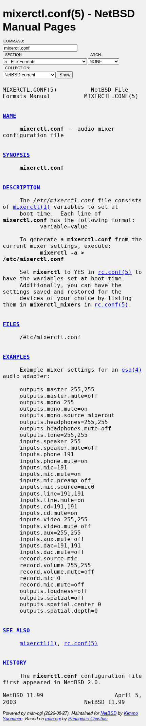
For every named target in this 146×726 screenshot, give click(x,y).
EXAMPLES (16, 357)
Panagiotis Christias (88, 718)
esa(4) (132, 370)
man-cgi (53, 718)
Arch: (99, 55)
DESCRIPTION (21, 187)
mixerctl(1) (31, 207)
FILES (11, 324)
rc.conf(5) (115, 272)
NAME (9, 116)
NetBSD (108, 713)
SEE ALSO (16, 630)
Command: (15, 41)
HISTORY (14, 662)
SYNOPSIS (16, 155)
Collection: (17, 68)
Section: (15, 55)
